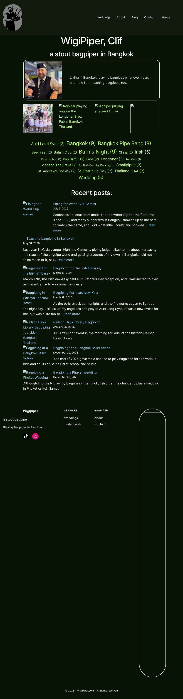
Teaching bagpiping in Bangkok (50, 238)
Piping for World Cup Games (74, 204)
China (126, 152)
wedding (91, 177)
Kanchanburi (51, 159)
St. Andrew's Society (57, 171)
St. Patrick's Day (95, 171)
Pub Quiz (133, 159)
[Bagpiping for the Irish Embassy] (36, 271)
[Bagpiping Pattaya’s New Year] (36, 298)
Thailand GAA (129, 171)
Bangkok (81, 143)
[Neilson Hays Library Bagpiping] (36, 332)
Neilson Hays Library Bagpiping (76, 322)
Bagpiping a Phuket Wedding (75, 372)
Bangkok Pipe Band (124, 143)
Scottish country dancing (96, 165)
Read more (66, 260)
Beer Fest (42, 152)
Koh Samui (74, 159)
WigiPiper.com (85, 690)
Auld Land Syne (48, 144)
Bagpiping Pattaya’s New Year (75, 293)
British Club (65, 152)
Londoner (112, 159)
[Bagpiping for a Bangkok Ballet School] (36, 353)
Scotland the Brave (59, 165)
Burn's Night (98, 152)
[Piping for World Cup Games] (36, 214)
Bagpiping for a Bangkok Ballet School (82, 348)
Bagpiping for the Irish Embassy (77, 268)
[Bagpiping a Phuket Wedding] (36, 375)
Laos (92, 159)
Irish (142, 152)
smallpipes (129, 165)
